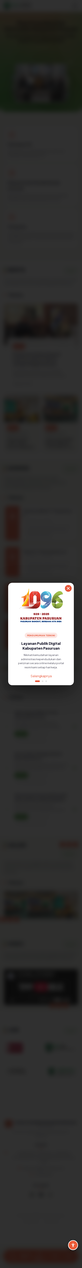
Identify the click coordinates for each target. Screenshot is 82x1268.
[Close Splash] (68, 588)
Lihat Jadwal (41, 676)
